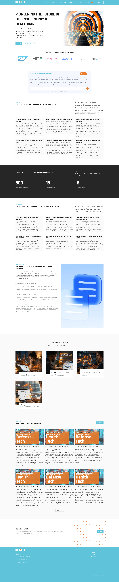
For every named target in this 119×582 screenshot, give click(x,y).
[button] (55, 2)
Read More (99, 423)
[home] (20, 2)
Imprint (102, 575)
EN (92, 2)
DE (94, 2)
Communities (71, 2)
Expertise (62, 2)
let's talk (19, 44)
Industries (54, 2)
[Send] (87, 88)
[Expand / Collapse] (89, 74)
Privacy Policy (96, 575)
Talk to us (83, 73)
